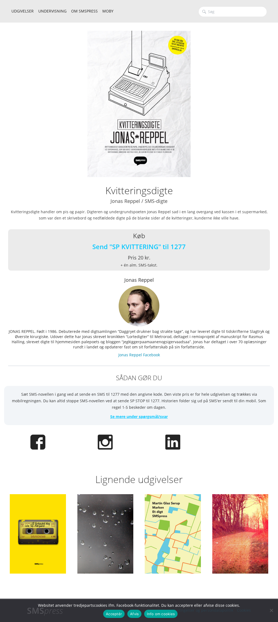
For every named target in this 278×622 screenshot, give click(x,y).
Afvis (134, 614)
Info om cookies (161, 614)
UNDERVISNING (52, 11)
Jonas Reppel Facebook (139, 354)
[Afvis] (271, 610)
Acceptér (114, 614)
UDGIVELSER (22, 11)
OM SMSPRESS (84, 11)
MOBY (107, 11)
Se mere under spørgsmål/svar (139, 416)
